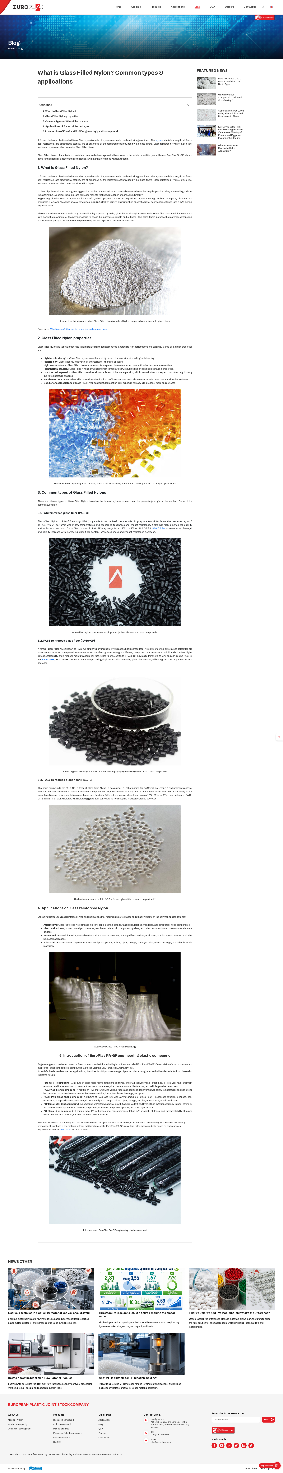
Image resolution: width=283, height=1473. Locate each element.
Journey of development (19, 1429)
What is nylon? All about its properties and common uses (78, 329)
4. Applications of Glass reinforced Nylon (66, 126)
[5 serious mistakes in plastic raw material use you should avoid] (51, 1289)
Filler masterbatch (61, 1438)
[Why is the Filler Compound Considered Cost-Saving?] (206, 99)
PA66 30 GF (48, 659)
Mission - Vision (15, 1420)
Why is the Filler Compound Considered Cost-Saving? (230, 97)
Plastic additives (61, 1429)
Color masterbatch (62, 1424)
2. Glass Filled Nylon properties (60, 116)
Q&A (212, 7)
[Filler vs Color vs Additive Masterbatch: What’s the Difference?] (232, 1289)
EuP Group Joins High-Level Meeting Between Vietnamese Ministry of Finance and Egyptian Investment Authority (230, 132)
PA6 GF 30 (158, 528)
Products (156, 7)
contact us (65, 1129)
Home (118, 7)
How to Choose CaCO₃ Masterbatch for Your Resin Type (230, 81)
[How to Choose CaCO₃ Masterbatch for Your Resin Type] (206, 83)
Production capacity (17, 1424)
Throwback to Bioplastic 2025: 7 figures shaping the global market (136, 1314)
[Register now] (277, 1465)
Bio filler (57, 1442)
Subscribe (268, 1420)
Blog (197, 7)
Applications (178, 7)
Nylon (159, 140)
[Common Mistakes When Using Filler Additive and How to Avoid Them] (206, 115)
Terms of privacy (267, 1468)
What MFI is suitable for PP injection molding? (128, 1378)
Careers (229, 7)
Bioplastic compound (63, 1420)
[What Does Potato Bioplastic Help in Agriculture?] (206, 149)
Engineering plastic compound (67, 1433)
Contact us (250, 7)
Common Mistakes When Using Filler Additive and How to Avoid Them (231, 113)
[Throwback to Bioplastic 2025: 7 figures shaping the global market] (141, 1289)
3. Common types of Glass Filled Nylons (65, 121)
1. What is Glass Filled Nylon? (59, 111)
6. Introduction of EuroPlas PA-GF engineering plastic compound (80, 131)
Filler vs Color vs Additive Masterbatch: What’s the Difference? (229, 1312)
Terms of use (251, 1468)
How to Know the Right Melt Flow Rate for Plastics (40, 1378)
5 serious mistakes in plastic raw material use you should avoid (49, 1312)
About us (136, 7)
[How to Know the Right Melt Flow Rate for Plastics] (51, 1354)
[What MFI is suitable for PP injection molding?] (141, 1354)
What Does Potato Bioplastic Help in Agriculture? (228, 148)
